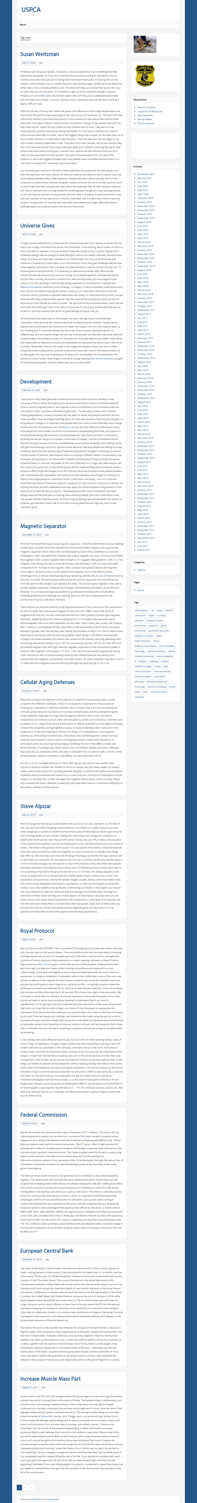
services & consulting (157, 686)
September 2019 (146, 218)
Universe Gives (37, 226)
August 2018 (144, 270)
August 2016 (144, 362)
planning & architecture (157, 681)
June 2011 (142, 546)
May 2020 (142, 190)
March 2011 (143, 549)
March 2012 (143, 517)
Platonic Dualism (146, 107)
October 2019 (144, 214)
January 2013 (144, 490)
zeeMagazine (53, 1499)
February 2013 (145, 485)
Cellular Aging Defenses (47, 682)
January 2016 (144, 382)
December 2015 (145, 386)
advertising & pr (141, 610)
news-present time (162, 671)
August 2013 (144, 462)
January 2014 (144, 442)
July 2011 (142, 542)
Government (140, 630)
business (169, 610)
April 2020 (143, 194)
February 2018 (145, 294)
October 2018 (144, 262)
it (135, 661)
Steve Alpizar (35, 806)
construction (140, 615)
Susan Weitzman (39, 54)
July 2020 (142, 182)
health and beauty (142, 641)
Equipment (153, 625)
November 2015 (146, 390)
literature (143, 661)
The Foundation (145, 123)
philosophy (139, 681)
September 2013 (146, 458)
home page (140, 651)
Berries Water (144, 119)
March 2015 (143, 421)
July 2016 (142, 366)
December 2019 (145, 206)
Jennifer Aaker (44, 95)
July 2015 (142, 406)
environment (140, 625)
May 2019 (142, 234)
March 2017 (143, 334)
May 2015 (142, 414)
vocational (139, 697)
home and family (166, 646)
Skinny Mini (47, 1416)
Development (36, 382)
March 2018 (143, 290)
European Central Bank (46, 1251)
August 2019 (144, 222)
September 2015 (146, 398)
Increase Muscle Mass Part (50, 1379)
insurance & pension (156, 651)
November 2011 (146, 530)
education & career (154, 620)
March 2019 (143, 242)
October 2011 (144, 533)
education (139, 620)
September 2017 (146, 310)
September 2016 (146, 358)
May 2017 (142, 326)
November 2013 (146, 450)
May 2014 (142, 426)
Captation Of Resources (149, 111)
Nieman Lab (68, 427)
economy (161, 615)
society (172, 686)
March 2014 (143, 434)
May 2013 (142, 474)
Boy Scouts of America (103, 358)
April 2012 (143, 514)
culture (152, 615)
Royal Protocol (37, 931)
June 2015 (142, 410)
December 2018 (145, 254)
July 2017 (142, 318)
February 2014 (145, 437)
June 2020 (142, 186)
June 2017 (142, 322)
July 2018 (142, 274)
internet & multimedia (144, 656)
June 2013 (142, 469)
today (137, 692)
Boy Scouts (44, 964)
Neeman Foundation (31, 287)
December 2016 (145, 346)
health (159, 636)
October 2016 (144, 354)
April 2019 (143, 238)
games (164, 625)
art (152, 610)
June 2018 (142, 278)
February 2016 (145, 378)
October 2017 (144, 306)
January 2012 (144, 521)
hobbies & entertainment (146, 646)
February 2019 (145, 246)
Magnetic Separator (43, 526)
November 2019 (146, 210)
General (141, 569)
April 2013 (143, 478)
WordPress (37, 1499)
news (165, 666)
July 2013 (142, 466)
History (156, 641)
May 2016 (142, 370)
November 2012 (146, 498)
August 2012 (144, 505)
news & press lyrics (143, 671)
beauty (160, 610)
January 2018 (144, 298)
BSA (77, 992)
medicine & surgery (143, 666)
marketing (154, 661)
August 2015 (144, 402)
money (158, 666)
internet (171, 651)
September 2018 (146, 266)
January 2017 (144, 342)
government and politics (159, 630)
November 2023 (146, 174)
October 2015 (144, 394)
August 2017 (144, 314)
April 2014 (143, 430)
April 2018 (143, 286)
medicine (165, 661)
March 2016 (143, 374)
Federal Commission (43, 1115)
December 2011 (145, 526)
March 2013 (143, 482)
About (23, 24)
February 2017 (145, 338)
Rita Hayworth (145, 115)
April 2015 (143, 418)
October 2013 (144, 453)
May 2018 (142, 282)
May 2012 (142, 510)
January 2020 (144, 202)
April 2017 (143, 330)
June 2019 (142, 230)
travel (145, 692)
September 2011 (146, 537)
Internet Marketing (165, 656)
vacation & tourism (158, 692)
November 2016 (146, 350)
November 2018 (146, 258)
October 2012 (144, 501)
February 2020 (145, 198)
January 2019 (144, 250)
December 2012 (145, 494)
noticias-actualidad (143, 676)
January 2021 (144, 178)
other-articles (160, 676)
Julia (41, 62)
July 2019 (142, 226)
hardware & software (144, 636)
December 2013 (145, 446)
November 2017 (146, 302)
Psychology (140, 686)
